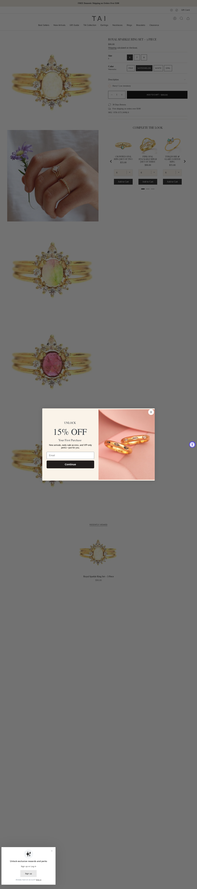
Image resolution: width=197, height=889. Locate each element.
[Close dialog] (151, 412)
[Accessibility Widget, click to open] (192, 444)
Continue (70, 464)
